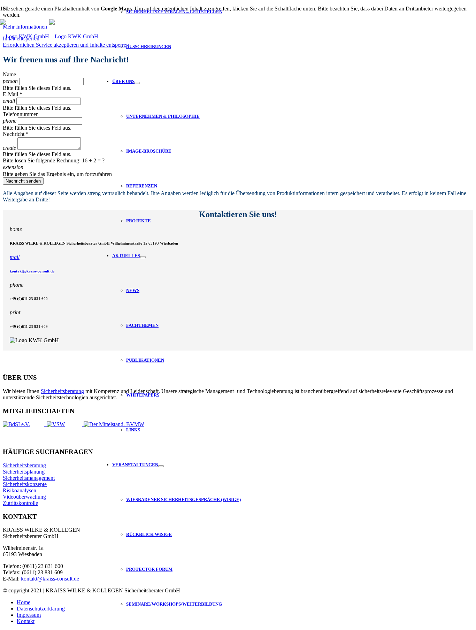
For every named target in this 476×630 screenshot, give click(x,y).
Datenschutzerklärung (41, 609)
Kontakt (25, 621)
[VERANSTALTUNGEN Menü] (161, 466)
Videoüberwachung (24, 497)
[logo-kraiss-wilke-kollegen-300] (49, 36)
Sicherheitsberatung (62, 391)
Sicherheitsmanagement (29, 478)
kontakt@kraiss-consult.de (32, 271)
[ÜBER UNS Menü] (137, 83)
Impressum (29, 615)
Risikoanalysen (19, 490)
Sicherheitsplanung (24, 472)
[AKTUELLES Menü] (143, 257)
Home (23, 602)
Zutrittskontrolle (20, 503)
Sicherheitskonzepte (25, 484)
